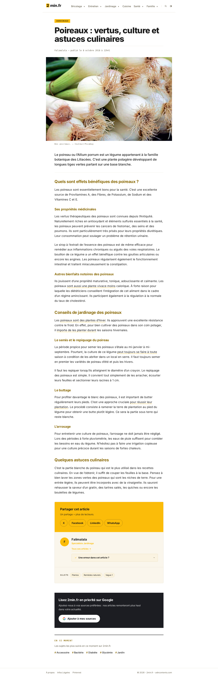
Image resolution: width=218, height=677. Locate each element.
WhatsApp (113, 523)
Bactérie (78, 652)
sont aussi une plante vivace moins (91, 286)
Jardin (120, 652)
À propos (50, 672)
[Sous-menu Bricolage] (84, 6)
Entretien (93, 6)
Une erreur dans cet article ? (93, 557)
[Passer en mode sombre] (171, 6)
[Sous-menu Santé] (143, 6)
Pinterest (77, 672)
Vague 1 (109, 575)
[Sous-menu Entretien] (101, 6)
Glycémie (107, 652)
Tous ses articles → (81, 549)
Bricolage (76, 6)
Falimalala (60, 50)
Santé (137, 6)
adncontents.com (163, 672)
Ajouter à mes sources (81, 618)
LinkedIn (95, 523)
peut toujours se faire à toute (137, 352)
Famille (151, 6)
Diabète (92, 652)
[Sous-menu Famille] (157, 6)
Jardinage (110, 6)
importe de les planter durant (76, 330)
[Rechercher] (166, 6)
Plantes (75, 575)
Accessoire (63, 652)
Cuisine (126, 6)
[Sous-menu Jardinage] (118, 6)
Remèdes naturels (92, 575)
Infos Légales (63, 672)
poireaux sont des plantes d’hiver (82, 320)
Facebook (77, 523)
